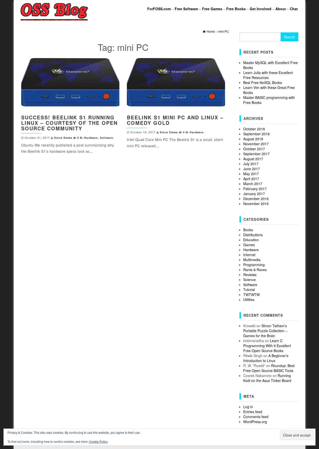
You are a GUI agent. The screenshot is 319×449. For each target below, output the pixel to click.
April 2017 (251, 178)
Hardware (91, 138)
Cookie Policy (98, 441)
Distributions (253, 234)
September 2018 (256, 133)
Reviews (249, 274)
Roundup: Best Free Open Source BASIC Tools (269, 368)
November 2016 (256, 203)
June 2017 (251, 168)
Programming (254, 264)
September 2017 (256, 153)
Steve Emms (63, 138)
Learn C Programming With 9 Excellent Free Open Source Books (267, 345)
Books (248, 229)
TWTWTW (251, 294)
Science (249, 279)
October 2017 (254, 148)
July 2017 (250, 163)
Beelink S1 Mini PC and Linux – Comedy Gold (175, 120)
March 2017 (252, 183)
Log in (248, 406)
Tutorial (249, 289)
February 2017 (255, 188)
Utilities (248, 299)
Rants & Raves (255, 269)
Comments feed (255, 416)
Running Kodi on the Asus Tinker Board (267, 378)
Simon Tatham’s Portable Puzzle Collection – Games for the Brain (265, 330)
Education (251, 239)
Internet (249, 254)
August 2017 (253, 158)
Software (106, 138)
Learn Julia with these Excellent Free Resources (268, 75)
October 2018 (254, 128)
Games (249, 244)
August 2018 (253, 138)
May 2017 (251, 173)
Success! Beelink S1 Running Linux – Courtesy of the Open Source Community (69, 123)
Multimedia (251, 259)
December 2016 (256, 198)
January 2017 (254, 193)
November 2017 (256, 143)
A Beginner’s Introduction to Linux (265, 358)
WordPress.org (255, 421)
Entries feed (252, 411)
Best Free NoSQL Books (262, 82)
